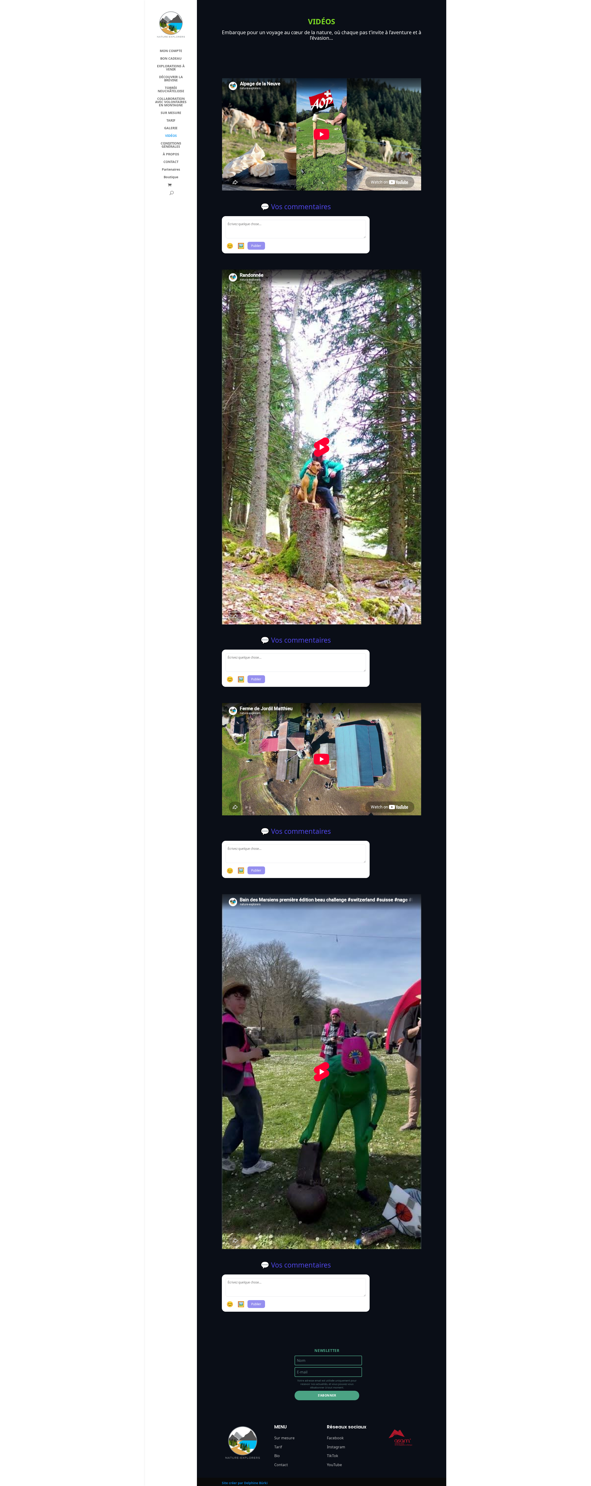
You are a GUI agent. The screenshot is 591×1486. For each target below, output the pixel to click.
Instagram (336, 1446)
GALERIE (171, 128)
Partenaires (171, 170)
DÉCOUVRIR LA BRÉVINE (171, 78)
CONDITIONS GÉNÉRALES (171, 145)
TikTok (332, 1455)
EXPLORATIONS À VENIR (171, 67)
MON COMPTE (171, 51)
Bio (277, 1455)
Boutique (171, 177)
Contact (281, 1464)
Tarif (278, 1446)
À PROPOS (171, 154)
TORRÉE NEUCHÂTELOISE (171, 89)
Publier (256, 246)
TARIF (170, 121)
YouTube (334, 1464)
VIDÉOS (171, 136)
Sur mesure (284, 1437)
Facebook (335, 1437)
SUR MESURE (171, 113)
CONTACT (170, 162)
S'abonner (327, 1395)
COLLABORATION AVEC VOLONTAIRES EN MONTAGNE (171, 102)
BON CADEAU (171, 59)
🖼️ (241, 246)
